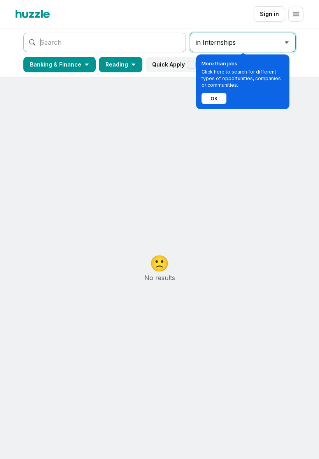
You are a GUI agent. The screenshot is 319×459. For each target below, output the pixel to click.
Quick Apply (168, 64)
